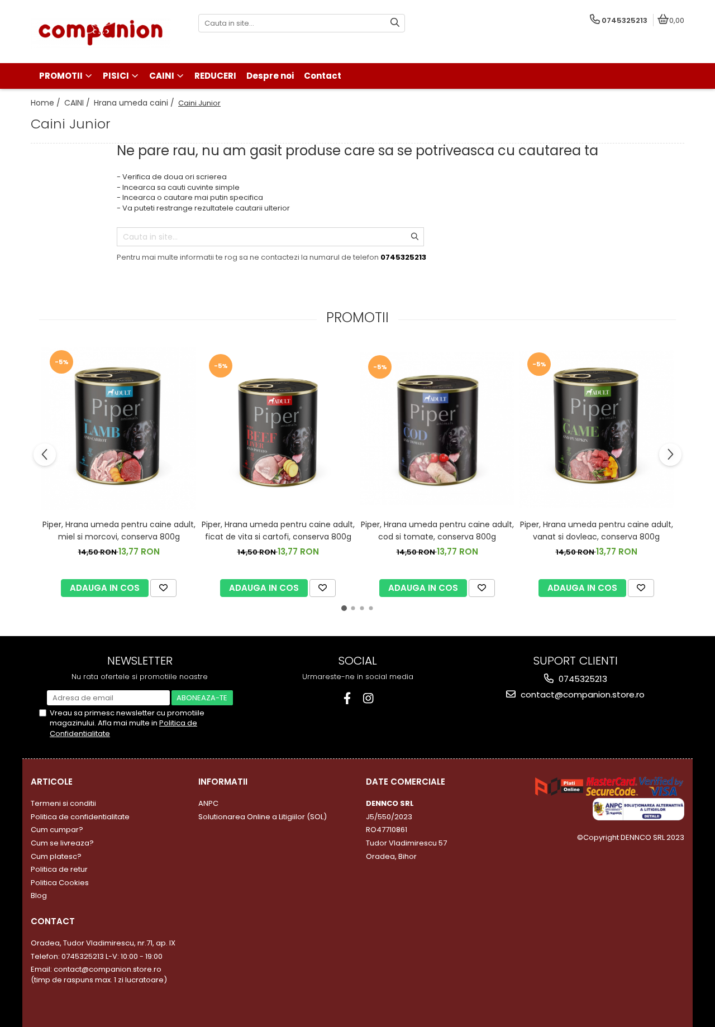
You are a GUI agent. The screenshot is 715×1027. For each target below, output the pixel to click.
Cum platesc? (56, 856)
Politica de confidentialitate (80, 816)
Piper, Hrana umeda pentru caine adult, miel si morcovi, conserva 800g (119, 530)
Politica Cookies (60, 882)
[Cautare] (395, 23)
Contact (53, 921)
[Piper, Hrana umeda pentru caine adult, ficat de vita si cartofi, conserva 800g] (278, 428)
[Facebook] (347, 698)
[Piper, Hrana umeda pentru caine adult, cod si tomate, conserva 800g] (437, 428)
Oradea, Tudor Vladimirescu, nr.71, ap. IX (103, 943)
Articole (52, 781)
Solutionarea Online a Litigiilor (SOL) (262, 816)
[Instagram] (368, 698)
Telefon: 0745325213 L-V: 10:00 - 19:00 (97, 956)
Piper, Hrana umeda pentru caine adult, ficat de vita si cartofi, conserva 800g (278, 530)
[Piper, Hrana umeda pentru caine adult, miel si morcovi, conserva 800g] (118, 428)
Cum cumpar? (57, 829)
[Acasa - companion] (100, 31)
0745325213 (581, 679)
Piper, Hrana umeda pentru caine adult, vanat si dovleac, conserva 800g (596, 530)
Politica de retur (59, 869)
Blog (39, 895)
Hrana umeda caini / (135, 102)
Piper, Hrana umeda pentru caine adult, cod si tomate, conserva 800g (437, 530)
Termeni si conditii (63, 803)
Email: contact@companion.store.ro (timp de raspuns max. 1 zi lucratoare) (99, 974)
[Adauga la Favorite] (163, 588)
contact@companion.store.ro (581, 694)
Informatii (222, 781)
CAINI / (78, 102)
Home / (47, 102)
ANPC (208, 803)
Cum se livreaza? (62, 843)
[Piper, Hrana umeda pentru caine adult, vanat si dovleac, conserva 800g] (596, 429)
